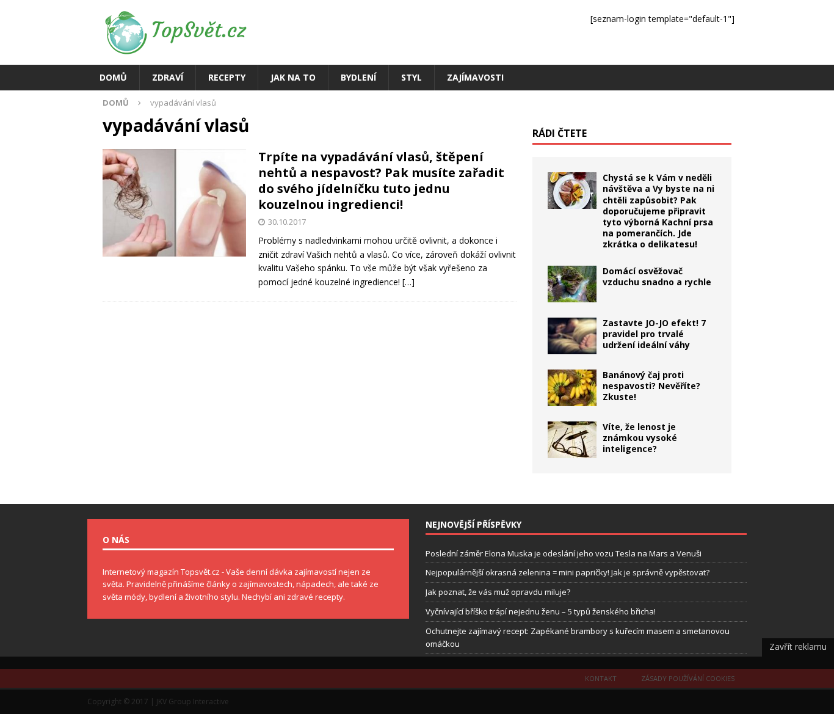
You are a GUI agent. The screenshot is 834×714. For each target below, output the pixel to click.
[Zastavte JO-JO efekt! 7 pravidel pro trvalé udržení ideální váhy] (572, 336)
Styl (411, 77)
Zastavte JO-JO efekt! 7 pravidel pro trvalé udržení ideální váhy (654, 334)
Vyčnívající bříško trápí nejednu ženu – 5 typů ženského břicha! (541, 611)
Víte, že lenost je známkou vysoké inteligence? (640, 437)
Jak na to (293, 77)
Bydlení (358, 77)
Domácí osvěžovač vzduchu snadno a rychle (657, 276)
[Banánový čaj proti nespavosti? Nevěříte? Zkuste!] (572, 388)
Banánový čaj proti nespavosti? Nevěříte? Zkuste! (651, 386)
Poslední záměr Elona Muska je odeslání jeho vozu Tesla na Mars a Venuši (564, 553)
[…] (408, 282)
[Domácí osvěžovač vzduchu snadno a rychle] (572, 284)
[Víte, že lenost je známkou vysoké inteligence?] (572, 439)
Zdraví (167, 77)
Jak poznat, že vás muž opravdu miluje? (498, 591)
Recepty (226, 77)
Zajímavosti (475, 77)
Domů (113, 77)
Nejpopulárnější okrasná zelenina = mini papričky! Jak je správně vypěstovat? (567, 572)
